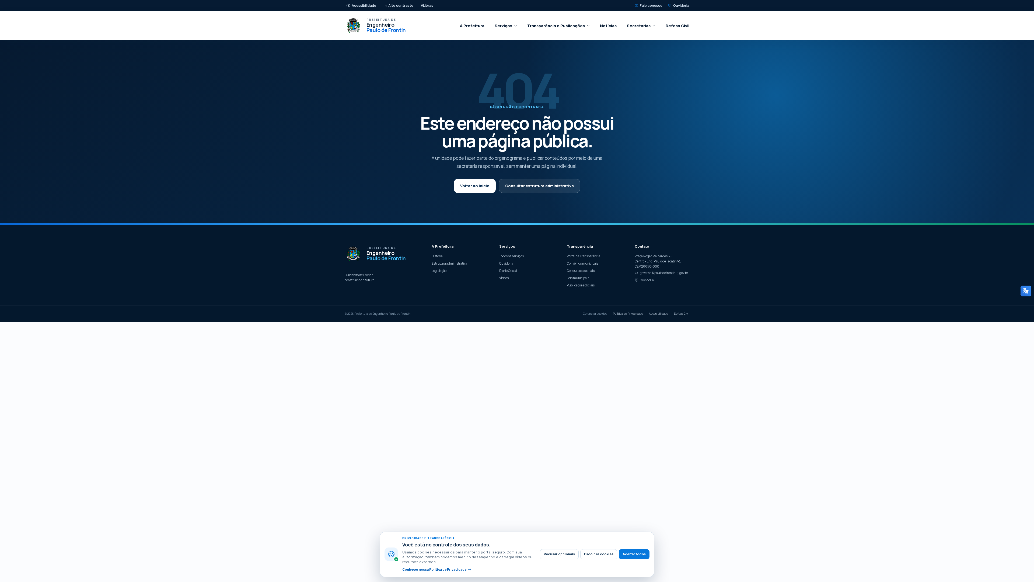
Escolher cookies (598, 554)
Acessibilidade (364, 5)
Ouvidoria (681, 5)
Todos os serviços (511, 256)
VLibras (427, 5)
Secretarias (639, 25)
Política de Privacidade (628, 314)
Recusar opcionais (559, 554)
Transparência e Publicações (556, 25)
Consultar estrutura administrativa (539, 185)
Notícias (608, 25)
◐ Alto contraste (399, 5)
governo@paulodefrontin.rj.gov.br (664, 273)
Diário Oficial (508, 271)
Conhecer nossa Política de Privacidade (434, 569)
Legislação (439, 271)
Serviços (503, 25)
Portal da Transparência (583, 256)
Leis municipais (578, 278)
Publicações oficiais (581, 285)
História (437, 256)
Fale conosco (651, 5)
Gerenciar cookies (595, 314)
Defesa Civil (677, 25)
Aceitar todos (634, 554)
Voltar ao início (475, 185)
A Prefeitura (472, 25)
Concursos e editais (581, 271)
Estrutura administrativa (449, 263)
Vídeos (504, 278)
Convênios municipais (582, 263)
